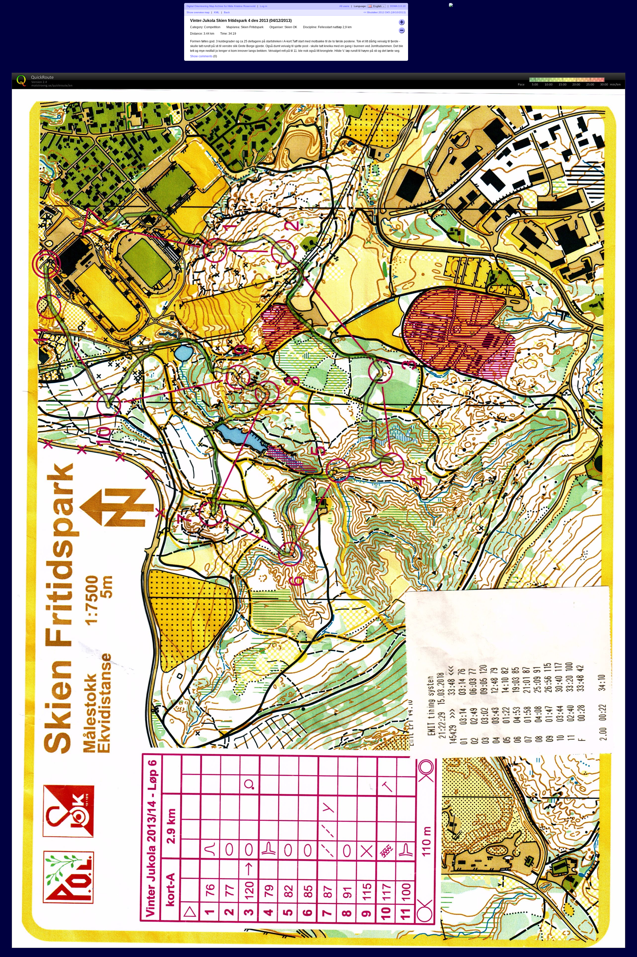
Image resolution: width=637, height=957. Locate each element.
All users (344, 6)
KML (216, 12)
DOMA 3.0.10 (398, 6)
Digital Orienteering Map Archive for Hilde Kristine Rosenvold (221, 6)
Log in (263, 6)
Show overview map (198, 12)
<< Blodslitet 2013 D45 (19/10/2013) (385, 12)
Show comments (201, 56)
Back (227, 12)
